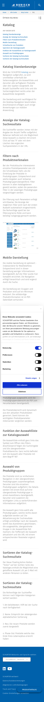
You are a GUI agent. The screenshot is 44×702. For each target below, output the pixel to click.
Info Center (13, 12)
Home (4, 12)
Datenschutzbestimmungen (14, 681)
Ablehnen (22, 392)
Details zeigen (31, 378)
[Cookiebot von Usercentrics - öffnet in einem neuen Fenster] (31, 308)
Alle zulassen (22, 385)
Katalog (24, 72)
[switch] (38, 355)
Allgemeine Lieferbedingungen (15, 685)
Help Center (24, 12)
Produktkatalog (29, 690)
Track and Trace (9, 689)
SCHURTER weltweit (10, 677)
